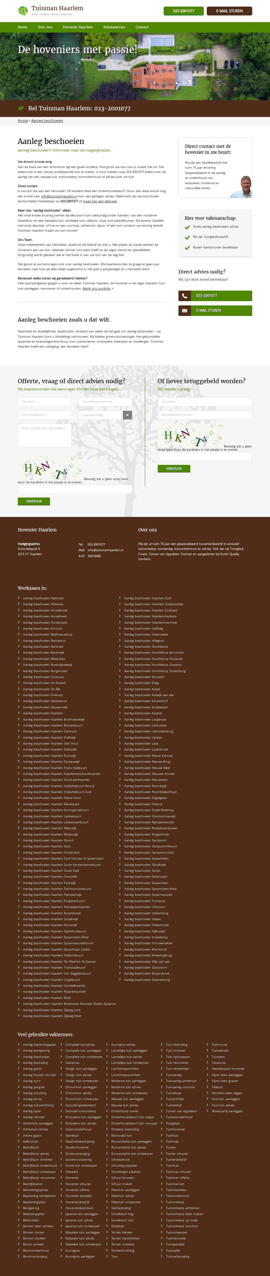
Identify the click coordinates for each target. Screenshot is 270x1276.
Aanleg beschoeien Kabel (142, 689)
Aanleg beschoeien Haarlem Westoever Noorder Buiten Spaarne (69, 1004)
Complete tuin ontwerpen (84, 1057)
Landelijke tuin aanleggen (129, 1051)
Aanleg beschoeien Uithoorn (144, 907)
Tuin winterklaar (177, 1069)
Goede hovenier (77, 1147)
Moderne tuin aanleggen (129, 1081)
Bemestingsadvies (35, 1190)
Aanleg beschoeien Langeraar (145, 720)
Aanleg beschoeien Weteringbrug (148, 955)
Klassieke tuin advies (80, 1238)
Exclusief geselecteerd (81, 1105)
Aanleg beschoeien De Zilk (41, 689)
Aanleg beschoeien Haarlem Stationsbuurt (53, 955)
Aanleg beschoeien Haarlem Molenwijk (50, 834)
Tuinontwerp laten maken (184, 1214)
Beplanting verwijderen (39, 1196)
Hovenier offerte (77, 1190)
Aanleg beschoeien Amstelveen (45, 616)
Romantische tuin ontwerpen (132, 1154)
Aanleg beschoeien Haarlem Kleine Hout (52, 798)
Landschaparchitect (125, 1069)
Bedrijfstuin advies (36, 1154)
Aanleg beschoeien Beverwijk (43, 653)
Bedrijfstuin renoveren (39, 1178)
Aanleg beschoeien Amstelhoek (45, 610)
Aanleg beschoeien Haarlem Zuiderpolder (154, 604)
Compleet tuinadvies (80, 1045)
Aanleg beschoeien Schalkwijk (145, 865)
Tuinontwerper (176, 1232)
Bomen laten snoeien (38, 1226)
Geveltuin (72, 1136)
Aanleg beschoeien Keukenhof (146, 701)
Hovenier (72, 1178)
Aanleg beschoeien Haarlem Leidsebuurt (52, 816)
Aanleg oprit (31, 1081)
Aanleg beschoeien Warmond (145, 949)
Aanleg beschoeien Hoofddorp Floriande (153, 659)
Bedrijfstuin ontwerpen (39, 1172)
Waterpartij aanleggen (227, 1111)
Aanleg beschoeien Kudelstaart (146, 707)
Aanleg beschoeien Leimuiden (145, 725)
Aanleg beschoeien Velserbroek (146, 925)
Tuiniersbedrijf (176, 1160)
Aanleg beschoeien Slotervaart (145, 877)
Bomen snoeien (34, 1238)
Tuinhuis (172, 1136)
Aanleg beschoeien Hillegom (144, 641)
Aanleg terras (32, 1099)
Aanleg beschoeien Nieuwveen (146, 780)
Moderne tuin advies (126, 1087)
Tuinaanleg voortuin (180, 1087)
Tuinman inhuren (178, 1172)
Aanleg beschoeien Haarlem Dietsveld (50, 749)
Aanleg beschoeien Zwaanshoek (147, 974)
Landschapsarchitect (125, 1075)
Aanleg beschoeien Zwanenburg (147, 980)
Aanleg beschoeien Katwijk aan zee (149, 695)
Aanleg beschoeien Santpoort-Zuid (149, 853)
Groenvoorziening (79, 1160)
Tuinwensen (220, 1051)
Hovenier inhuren (78, 1184)
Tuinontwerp (175, 1202)
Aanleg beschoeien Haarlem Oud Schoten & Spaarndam (63, 859)
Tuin (114, 1257)
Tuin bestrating (176, 1045)
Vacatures (219, 1063)
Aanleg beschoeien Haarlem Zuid (147, 598)
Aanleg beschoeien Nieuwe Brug (147, 762)
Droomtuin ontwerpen (82, 1099)
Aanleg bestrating (35, 1063)
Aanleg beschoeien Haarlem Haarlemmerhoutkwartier (61, 774)
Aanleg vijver (32, 1111)
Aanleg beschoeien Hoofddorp (146, 647)
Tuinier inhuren (177, 1154)
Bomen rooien (33, 1232)
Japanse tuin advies (79, 1220)
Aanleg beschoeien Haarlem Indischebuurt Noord (58, 786)
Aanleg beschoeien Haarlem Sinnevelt (50, 925)
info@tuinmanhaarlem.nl (59, 196)
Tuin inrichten (176, 1051)
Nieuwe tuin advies (124, 1105)
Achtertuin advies (35, 1129)
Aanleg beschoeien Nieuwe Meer (147, 768)
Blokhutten (31, 1220)
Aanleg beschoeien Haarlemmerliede (150, 616)
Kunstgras (73, 1251)
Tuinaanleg (173, 1075)
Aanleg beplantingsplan (39, 1045)
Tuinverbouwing (177, 1257)
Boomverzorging (35, 1257)
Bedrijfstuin (31, 1147)
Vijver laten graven (225, 1081)
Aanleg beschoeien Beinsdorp (44, 641)
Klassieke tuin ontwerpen (83, 1244)
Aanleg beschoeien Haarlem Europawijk (51, 762)
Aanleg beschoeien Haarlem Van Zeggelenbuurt (57, 974)
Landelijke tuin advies (126, 1057)
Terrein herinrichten (125, 1238)
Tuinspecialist (175, 1244)
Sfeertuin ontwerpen (126, 1202)
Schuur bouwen (122, 1178)
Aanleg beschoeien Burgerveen (45, 671)
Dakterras (72, 1063)
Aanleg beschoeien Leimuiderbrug (148, 731)
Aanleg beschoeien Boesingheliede (47, 665)
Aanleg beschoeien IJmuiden (144, 677)
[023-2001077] (184, 11)
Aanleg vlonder (34, 1117)
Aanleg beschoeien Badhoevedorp (47, 635)
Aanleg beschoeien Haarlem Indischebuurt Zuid (57, 792)
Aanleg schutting (34, 1093)
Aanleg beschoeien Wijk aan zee (147, 962)
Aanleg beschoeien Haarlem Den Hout (50, 744)
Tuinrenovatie (176, 1238)
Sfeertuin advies (122, 1196)
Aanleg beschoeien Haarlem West (47, 998)
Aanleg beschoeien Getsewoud (45, 701)
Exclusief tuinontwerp (81, 1111)
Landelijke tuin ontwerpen (130, 1063)
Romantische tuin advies (128, 1147)
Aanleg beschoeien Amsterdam (45, 623)
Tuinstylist (173, 1251)
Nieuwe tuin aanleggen (127, 1099)
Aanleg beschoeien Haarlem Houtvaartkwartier (56, 780)
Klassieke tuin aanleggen (83, 1232)
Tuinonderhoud (177, 1196)
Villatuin (217, 1087)
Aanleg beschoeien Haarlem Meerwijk (49, 828)
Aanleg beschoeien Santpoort (145, 840)
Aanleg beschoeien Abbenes (43, 604)
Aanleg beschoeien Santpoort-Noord (150, 846)
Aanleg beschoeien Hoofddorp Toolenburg (155, 671)
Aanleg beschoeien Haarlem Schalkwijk (50, 919)
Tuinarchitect (175, 1099)
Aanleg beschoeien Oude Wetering (149, 810)
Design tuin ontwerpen (82, 1081)
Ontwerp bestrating (125, 1129)
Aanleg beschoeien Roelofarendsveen (151, 828)
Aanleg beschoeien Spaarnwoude (148, 895)
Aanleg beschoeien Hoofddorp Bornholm (154, 653)
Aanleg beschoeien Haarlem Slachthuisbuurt (54, 931)
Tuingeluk (173, 1123)
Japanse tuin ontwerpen (83, 1226)
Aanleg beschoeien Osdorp (143, 804)
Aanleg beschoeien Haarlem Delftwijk (49, 738)
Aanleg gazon (32, 1069)
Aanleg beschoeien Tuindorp (144, 901)
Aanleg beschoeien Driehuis (43, 695)
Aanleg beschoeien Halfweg (143, 629)
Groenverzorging (78, 1154)
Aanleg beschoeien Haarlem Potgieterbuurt (54, 901)
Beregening (31, 1208)
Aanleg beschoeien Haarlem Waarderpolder (54, 992)
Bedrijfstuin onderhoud (40, 1166)
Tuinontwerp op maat (182, 1220)
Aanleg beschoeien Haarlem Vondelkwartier (54, 986)
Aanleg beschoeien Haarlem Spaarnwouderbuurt (58, 943)
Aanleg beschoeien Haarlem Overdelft (50, 877)
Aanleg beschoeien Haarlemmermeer (150, 623)
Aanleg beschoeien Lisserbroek (146, 749)
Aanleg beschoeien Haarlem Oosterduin (51, 853)
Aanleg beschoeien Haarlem (43, 713)
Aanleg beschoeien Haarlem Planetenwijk (52, 895)
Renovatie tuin (121, 1136)
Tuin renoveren (177, 1063)
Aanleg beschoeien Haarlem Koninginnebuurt (56, 810)
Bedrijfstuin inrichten (38, 1160)
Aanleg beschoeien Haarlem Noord (48, 840)
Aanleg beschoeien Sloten (142, 871)
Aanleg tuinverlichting (38, 1105)
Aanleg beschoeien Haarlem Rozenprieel (52, 913)
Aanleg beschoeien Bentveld (43, 647)
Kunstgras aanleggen (80, 1257)
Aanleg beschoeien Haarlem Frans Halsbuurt (55, 768)
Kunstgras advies (123, 1045)
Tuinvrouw (219, 1045)
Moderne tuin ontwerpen (129, 1093)
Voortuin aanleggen (226, 1099)
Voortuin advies (223, 1105)
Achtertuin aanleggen (38, 1123)
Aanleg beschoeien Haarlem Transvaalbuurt (54, 968)
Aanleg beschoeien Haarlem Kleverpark (51, 804)
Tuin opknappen (178, 1057)
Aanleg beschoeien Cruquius (43, 677)
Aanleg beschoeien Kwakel (143, 713)
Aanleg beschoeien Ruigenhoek (146, 834)
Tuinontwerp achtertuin (183, 1208)
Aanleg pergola (33, 1087)
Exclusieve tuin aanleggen (84, 1117)
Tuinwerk (218, 1057)
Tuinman (172, 1166)
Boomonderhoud (36, 1251)
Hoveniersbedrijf (77, 1202)
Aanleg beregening (36, 1051)
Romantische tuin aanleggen (131, 1142)
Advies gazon (32, 1136)
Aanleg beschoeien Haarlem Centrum (50, 731)
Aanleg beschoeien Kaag (141, 683)
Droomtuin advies (79, 1093)
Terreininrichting (122, 1251)
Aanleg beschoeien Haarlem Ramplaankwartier (56, 907)
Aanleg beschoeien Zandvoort (145, 968)
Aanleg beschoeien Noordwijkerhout (150, 792)
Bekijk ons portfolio (97, 289)
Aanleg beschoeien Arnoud (42, 629)
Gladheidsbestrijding (80, 1142)
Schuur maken (121, 1184)
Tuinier (171, 1147)
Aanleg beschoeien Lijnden (143, 738)
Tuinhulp (172, 1142)
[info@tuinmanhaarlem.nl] (229, 11)
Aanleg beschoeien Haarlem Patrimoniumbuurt (57, 889)
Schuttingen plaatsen (126, 1172)
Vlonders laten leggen (227, 1093)
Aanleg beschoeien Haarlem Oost (46, 846)
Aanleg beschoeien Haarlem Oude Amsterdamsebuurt (62, 865)
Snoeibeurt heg (122, 1214)
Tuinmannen (175, 1184)
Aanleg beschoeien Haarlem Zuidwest (150, 610)
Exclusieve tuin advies (81, 1123)
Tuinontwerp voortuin (182, 1226)
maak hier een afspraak (100, 201)
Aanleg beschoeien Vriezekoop (146, 937)
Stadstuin (117, 1226)
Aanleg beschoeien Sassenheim (146, 859)
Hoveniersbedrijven (80, 1208)
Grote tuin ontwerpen (81, 1166)
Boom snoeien (33, 1244)
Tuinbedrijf (173, 1105)
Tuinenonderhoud (179, 1117)
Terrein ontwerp (122, 1244)
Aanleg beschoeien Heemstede (146, 635)
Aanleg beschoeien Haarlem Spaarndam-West (56, 937)
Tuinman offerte (177, 1178)
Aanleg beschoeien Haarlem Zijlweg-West (52, 1016)
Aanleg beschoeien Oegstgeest (145, 798)
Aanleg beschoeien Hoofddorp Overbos (152, 665)
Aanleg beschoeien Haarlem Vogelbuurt (51, 980)
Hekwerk (72, 1172)
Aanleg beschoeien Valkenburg (146, 913)
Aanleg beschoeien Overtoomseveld (150, 816)
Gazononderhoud (79, 1129)
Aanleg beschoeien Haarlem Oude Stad (51, 871)
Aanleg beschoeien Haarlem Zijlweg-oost (51, 1010)
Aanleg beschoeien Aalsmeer (43, 598)
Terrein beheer (121, 1232)
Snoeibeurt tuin (122, 1220)
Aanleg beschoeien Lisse (141, 744)
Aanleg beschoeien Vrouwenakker (148, 943)
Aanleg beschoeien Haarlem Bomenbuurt (53, 725)
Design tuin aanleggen (81, 1069)
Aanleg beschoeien (36, 1057)
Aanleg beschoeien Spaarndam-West (150, 889)
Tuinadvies (173, 1093)
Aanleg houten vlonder (39, 1075)
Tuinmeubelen (176, 1190)
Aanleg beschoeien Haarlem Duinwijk (49, 756)
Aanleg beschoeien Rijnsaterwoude (149, 822)
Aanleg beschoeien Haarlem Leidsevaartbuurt (55, 822)
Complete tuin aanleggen (83, 1051)
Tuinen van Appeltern (181, 1111)
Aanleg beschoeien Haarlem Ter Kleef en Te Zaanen (59, 962)
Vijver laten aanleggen (227, 1075)
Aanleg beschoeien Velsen (142, 919)
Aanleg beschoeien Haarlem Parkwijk (49, 883)
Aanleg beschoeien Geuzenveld (45, 707)
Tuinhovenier (175, 1129)
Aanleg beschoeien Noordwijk (145, 786)
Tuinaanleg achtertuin (181, 1081)
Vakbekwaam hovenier (228, 1069)
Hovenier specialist (79, 1196)
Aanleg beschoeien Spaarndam (146, 883)
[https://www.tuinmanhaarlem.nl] (51, 11)
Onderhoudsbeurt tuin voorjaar (134, 1123)
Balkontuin (31, 1142)
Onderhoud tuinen (125, 1111)
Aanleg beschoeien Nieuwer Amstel (149, 774)
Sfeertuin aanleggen (125, 1190)
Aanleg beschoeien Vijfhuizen (145, 931)
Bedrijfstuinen (33, 1184)
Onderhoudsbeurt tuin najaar (132, 1117)
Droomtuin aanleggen (81, 1087)
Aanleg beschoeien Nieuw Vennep (148, 756)
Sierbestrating (121, 1208)
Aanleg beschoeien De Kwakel (44, 683)
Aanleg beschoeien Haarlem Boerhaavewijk (54, 720)
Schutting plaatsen (124, 1166)
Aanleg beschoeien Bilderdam (44, 659)
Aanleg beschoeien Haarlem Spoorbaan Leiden (57, 949)
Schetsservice (120, 1160)
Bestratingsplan (34, 1214)
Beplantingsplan (34, 1202)
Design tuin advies (79, 1075)
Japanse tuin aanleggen (82, 1214)
